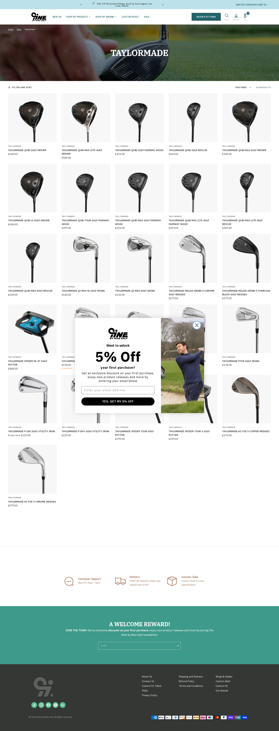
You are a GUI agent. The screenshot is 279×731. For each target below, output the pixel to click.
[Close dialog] (197, 325)
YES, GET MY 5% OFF (118, 401)
